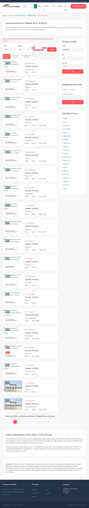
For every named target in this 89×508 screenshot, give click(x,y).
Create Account (79, 6)
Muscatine (66, 164)
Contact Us (35, 493)
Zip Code (64, 63)
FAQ (53, 6)
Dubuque (65, 146)
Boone (65, 122)
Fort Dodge (66, 150)
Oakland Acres (31, 15)
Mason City (66, 160)
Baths (19, 46)
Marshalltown (67, 157)
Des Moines (66, 143)
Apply (51, 49)
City (63, 54)
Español (59, 6)
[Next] (33, 422)
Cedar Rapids (67, 129)
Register (48, 493)
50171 (73, 89)
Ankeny (65, 118)
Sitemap (34, 496)
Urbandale (66, 178)
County (64, 46)
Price (34, 46)
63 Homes (26, 56)
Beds (5, 46)
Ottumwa (65, 171)
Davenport (66, 139)
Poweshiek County (19, 15)
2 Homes (15, 56)
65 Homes (7, 56)
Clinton (65, 132)
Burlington (66, 125)
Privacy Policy (6, 505)
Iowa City (65, 153)
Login (47, 489)
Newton (65, 167)
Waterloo (65, 181)
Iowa (10, 15)
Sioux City (66, 174)
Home (40, 6)
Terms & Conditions (17, 505)
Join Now (51, 416)
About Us (34, 489)
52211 (65, 89)
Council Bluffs (67, 136)
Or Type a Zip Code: (67, 94)
